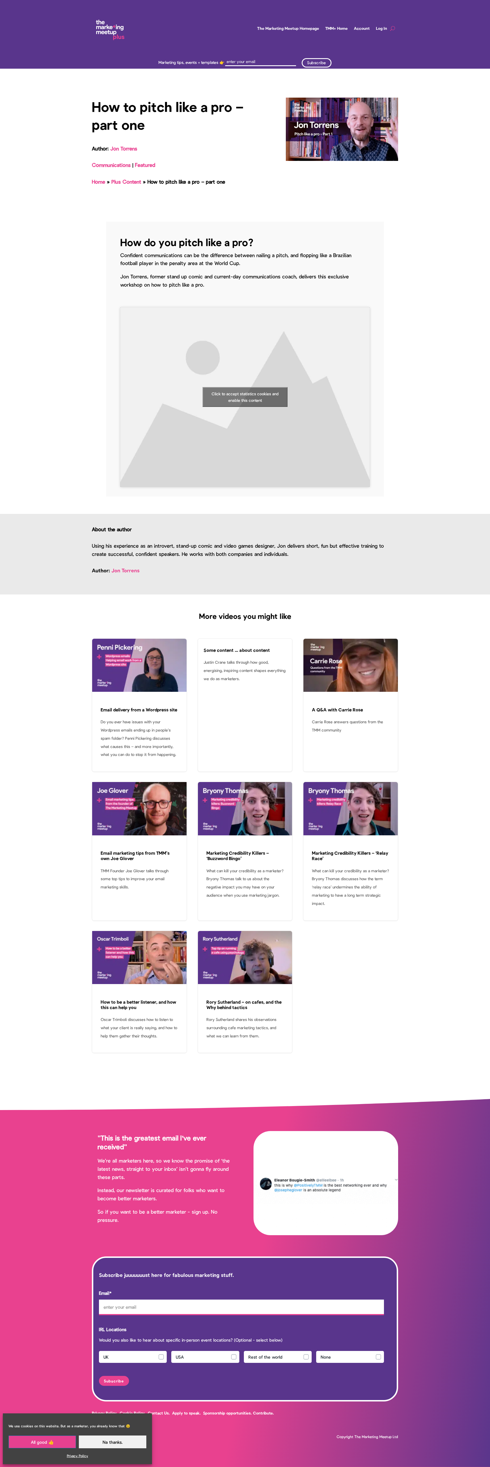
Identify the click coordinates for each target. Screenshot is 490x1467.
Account (362, 28)
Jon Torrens (123, 148)
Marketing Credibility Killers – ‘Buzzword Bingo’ (245, 851)
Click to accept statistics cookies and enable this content (245, 397)
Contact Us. (159, 1413)
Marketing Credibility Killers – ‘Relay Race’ (350, 851)
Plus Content (126, 181)
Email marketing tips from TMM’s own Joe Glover (139, 851)
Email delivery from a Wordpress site (139, 705)
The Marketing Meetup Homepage (288, 28)
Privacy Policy (77, 1456)
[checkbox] (241, 1358)
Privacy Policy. (104, 1413)
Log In (381, 28)
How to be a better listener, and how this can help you (139, 992)
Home (98, 181)
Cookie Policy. (132, 1413)
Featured (145, 165)
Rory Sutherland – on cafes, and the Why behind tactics (245, 992)
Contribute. (263, 1413)
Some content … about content (245, 705)
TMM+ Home (336, 28)
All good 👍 (42, 1442)
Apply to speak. (186, 1413)
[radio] (133, 1357)
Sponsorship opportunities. (227, 1413)
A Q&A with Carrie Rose (350, 705)
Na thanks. (112, 1442)
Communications (111, 165)
